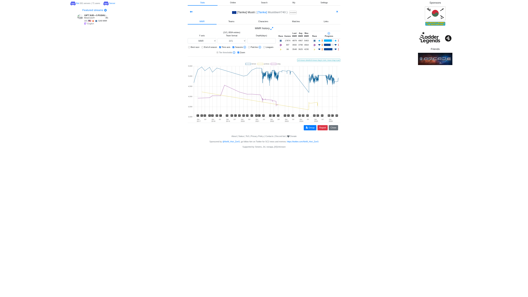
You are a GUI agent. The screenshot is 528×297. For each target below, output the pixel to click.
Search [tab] (264, 2)
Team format (231, 35)
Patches (254, 47)
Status (241, 136)
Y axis (202, 35)
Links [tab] (326, 21)
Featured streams (92, 10)
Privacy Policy (257, 136)
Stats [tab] (202, 2)
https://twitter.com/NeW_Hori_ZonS (303, 141)
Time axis (226, 47)
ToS (247, 136)
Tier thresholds (225, 52)
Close (333, 128)
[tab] (294, 3)
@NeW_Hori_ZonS (231, 141)
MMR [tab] (202, 21)
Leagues (269, 47)
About (234, 136)
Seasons (239, 47)
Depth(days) (261, 35)
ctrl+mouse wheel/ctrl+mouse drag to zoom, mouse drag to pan (319, 60)
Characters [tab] (263, 21)
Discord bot (280, 136)
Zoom (242, 52)
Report (322, 128)
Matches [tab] (296, 21)
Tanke (262, 12)
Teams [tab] (231, 21)
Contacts (269, 136)
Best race (195, 47)
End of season (210, 47)
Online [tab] (233, 2)
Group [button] (312, 128)
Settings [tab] (324, 2)
